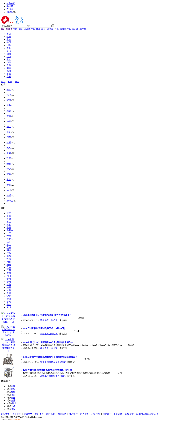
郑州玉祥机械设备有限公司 (53, 362)
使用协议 (39, 414)
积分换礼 (96, 414)
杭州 (14, 403)
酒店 (9, 126)
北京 (9, 213)
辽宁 (9, 233)
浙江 (9, 244)
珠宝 (9, 158)
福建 (9, 250)
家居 (9, 116)
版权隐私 (50, 414)
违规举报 (129, 414)
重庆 (9, 222)
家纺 (9, 100)
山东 (9, 256)
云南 (9, 282)
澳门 (9, 307)
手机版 (10, 6)
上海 (9, 216)
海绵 (13, 400)
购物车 (10, 12)
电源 (15, 29)
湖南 (9, 264)
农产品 (83, 29)
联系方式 (28, 414)
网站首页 (5, 414)
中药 (13, 406)
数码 (9, 169)
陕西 (9, 287)
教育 (9, 95)
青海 (9, 293)
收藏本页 (11, 3)
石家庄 (75, 29)
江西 (9, 253)
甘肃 (9, 290)
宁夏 (9, 296)
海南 (9, 273)
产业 (13, 397)
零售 (9, 179)
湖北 (9, 262)
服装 (9, 105)
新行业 (10, 201)
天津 (9, 219)
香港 (9, 304)
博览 (13, 395)
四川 (9, 276)
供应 (13, 409)
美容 (9, 111)
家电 (9, 174)
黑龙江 (10, 239)
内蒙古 (10, 230)
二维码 (10, 9)
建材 (43, 29)
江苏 (9, 242)
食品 (38, 29)
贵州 (9, 279)
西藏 (9, 284)
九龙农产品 (29, 29)
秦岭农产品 (65, 29)
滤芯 (21, 29)
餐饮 (9, 89)
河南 (9, 259)
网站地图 (62, 414)
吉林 (9, 236)
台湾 (9, 302)
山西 (9, 227)
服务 (9, 132)
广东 (9, 267)
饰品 (17, 81)
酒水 (9, 190)
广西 (9, 270)
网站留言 (107, 414)
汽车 (9, 137)
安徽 (9, 247)
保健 (9, 153)
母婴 (9, 163)
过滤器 (50, 29)
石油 (13, 386)
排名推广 (73, 414)
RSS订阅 (118, 414)
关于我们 (16, 414)
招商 (10, 81)
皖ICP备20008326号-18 (147, 414)
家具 (9, 148)
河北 (56, 29)
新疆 (9, 299)
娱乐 (9, 195)
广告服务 (84, 414)
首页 (3, 81)
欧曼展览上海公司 (49, 320)
